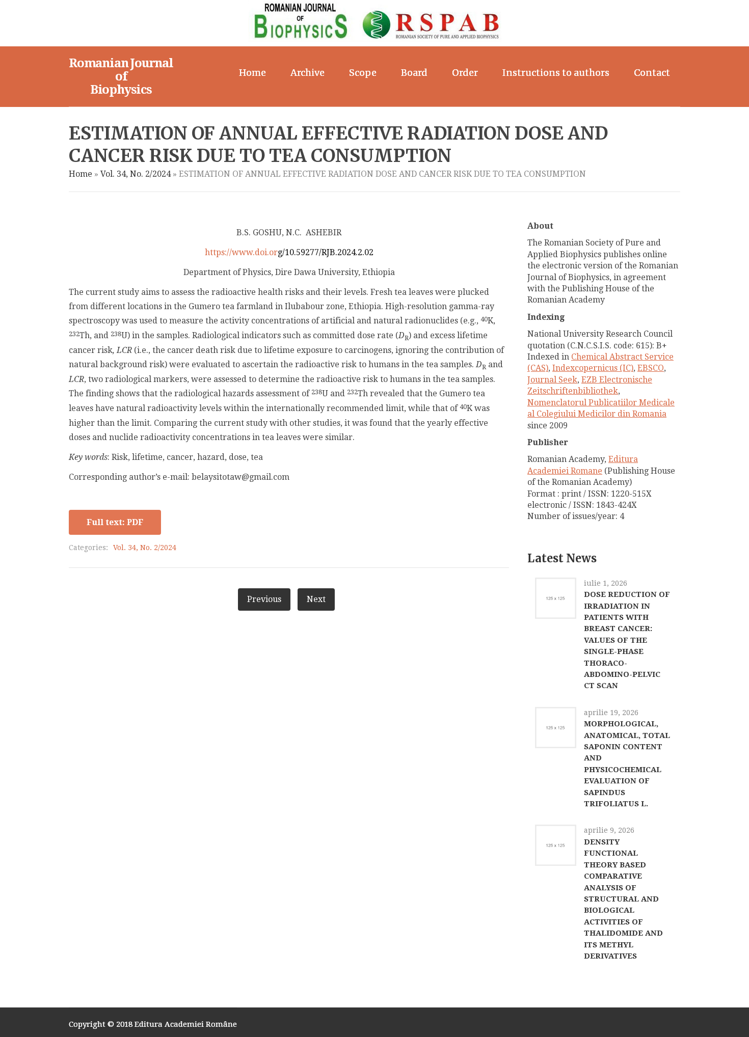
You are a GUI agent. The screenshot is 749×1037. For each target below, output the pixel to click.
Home (252, 72)
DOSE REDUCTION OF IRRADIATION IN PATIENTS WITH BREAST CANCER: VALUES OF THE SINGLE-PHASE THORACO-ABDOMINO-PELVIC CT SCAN (627, 640)
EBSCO (650, 368)
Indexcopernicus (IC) (592, 368)
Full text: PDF (115, 522)
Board (414, 72)
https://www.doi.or (289, 252)
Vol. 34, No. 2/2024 (135, 174)
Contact (652, 72)
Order (465, 72)
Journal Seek (552, 380)
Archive (307, 72)
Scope (363, 72)
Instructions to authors (555, 72)
